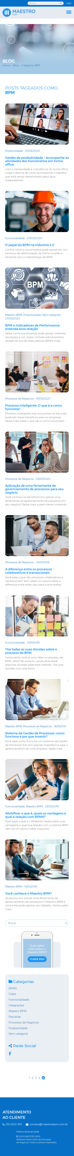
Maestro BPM (13, 314)
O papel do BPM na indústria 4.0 (29, 245)
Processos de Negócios (19, 398)
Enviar (61, 3)
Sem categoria (51, 314)
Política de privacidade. (27, 1131)
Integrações (16, 1005)
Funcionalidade (15, 238)
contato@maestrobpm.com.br (48, 1124)
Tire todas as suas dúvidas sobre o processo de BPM (31, 651)
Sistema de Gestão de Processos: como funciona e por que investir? (35, 735)
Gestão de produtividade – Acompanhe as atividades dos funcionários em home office (37, 161)
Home (6, 65)
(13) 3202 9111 (13, 1124)
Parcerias (15, 1016)
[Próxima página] (43, 1078)
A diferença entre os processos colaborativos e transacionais (28, 571)
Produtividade (14, 150)
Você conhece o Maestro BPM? (28, 893)
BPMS (13, 988)
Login (68, 3)
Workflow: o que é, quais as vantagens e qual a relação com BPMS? (35, 815)
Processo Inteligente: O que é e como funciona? (33, 407)
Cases (12, 994)
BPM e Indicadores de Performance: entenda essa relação (32, 327)
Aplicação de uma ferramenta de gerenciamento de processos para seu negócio (34, 489)
